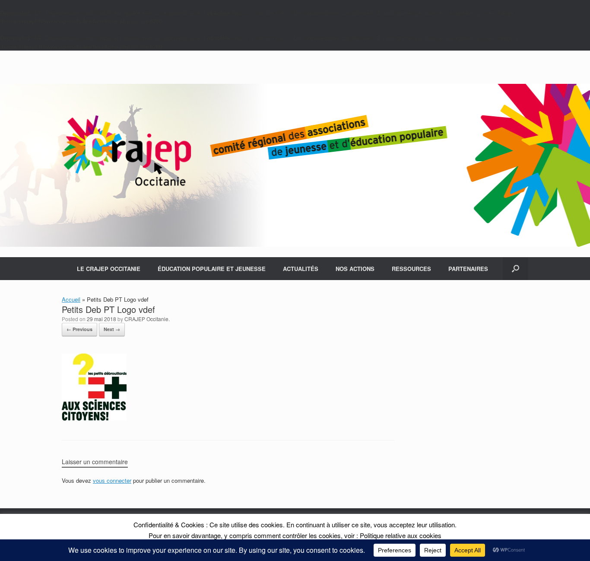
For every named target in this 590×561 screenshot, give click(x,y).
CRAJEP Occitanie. (147, 318)
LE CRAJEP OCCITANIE (108, 269)
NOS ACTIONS (355, 269)
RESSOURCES (411, 269)
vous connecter (112, 480)
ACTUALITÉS (300, 269)
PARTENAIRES (468, 269)
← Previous (79, 329)
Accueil (71, 299)
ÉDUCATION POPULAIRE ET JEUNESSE (212, 269)
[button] (515, 268)
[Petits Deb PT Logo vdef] (94, 418)
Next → (112, 329)
